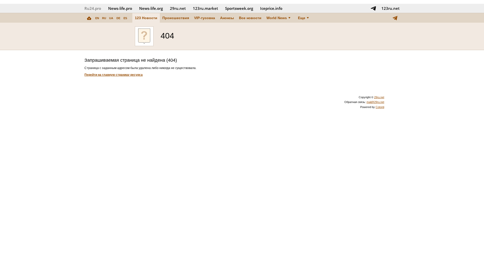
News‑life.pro (120, 8)
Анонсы (227, 18)
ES (125, 18)
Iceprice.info (271, 8)
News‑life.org (151, 8)
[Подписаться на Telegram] (373, 8)
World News (276, 18)
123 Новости (146, 18)
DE (118, 18)
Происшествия (175, 18)
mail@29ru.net (375, 102)
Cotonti (380, 107)
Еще (301, 18)
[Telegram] (395, 18)
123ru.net (390, 8)
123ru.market (205, 8)
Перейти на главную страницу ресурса (113, 75)
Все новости (250, 18)
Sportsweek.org (239, 8)
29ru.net (178, 8)
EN (97, 18)
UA (111, 18)
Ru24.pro (92, 8)
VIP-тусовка (204, 18)
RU (104, 18)
